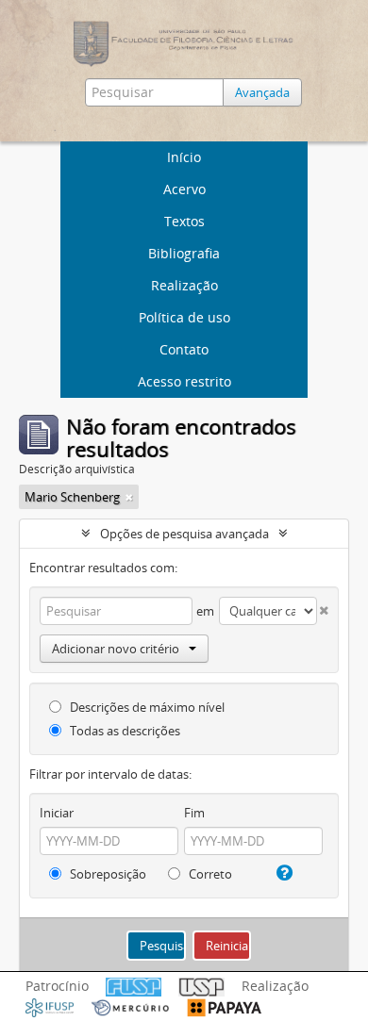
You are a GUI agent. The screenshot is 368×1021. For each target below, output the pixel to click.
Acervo (184, 189)
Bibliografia (184, 253)
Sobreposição (106, 873)
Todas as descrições (123, 730)
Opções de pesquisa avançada (184, 533)
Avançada (262, 92)
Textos (184, 221)
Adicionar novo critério (115, 648)
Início (184, 157)
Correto (209, 873)
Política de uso (184, 317)
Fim (194, 812)
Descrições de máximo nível (146, 707)
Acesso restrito (184, 381)
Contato (184, 349)
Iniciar (57, 812)
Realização (184, 285)
